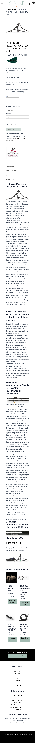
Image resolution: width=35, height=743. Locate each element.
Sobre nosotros (17, 695)
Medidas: (9, 113)
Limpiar (8, 120)
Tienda (14, 9)
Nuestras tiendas (17, 700)
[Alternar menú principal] (2, 4)
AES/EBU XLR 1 (16, 138)
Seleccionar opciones (12, 601)
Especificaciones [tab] (11, 170)
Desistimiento (17, 683)
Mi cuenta (17, 671)
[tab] (17, 173)
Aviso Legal (17, 702)
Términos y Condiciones (17, 707)
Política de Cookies (17, 705)
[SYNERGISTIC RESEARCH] (13, 152)
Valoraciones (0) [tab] (11, 179)
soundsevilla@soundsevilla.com (19, 722)
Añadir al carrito (13, 129)
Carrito (17, 673)
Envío (17, 676)
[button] (30, 4)
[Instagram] (20, 685)
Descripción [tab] (10, 166)
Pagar (17, 678)
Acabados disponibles (13, 107)
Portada (8, 9)
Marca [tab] (8, 175)
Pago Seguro (18, 709)
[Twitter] (17, 685)
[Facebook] (14, 685)
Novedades (15, 141)
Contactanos (17, 698)
